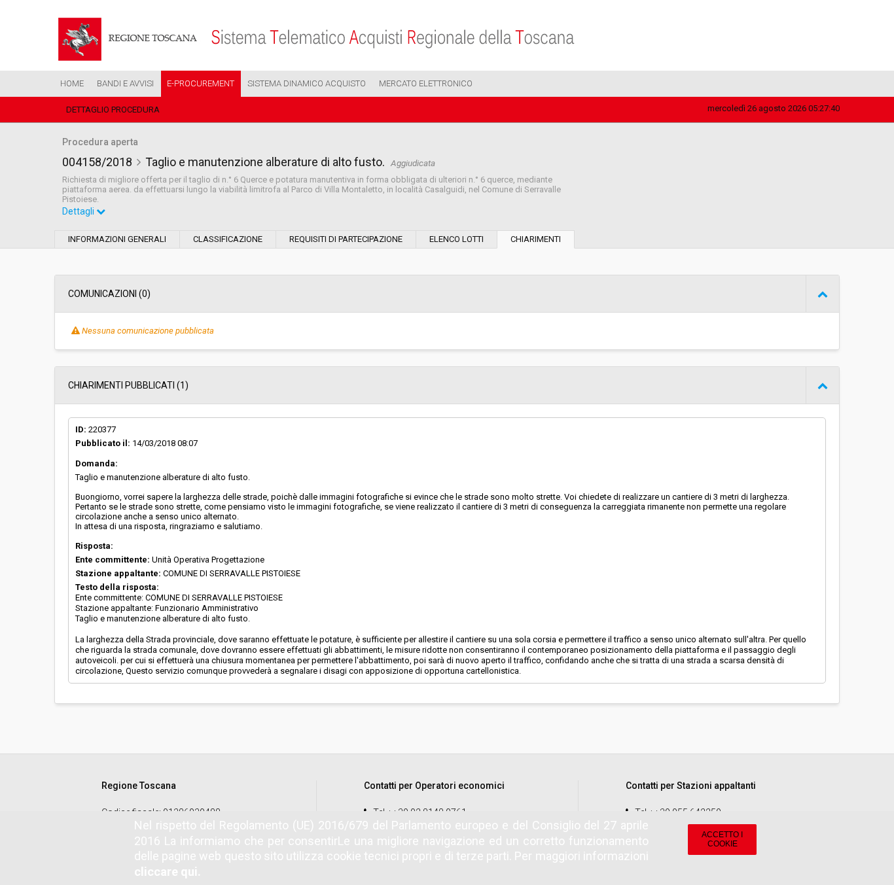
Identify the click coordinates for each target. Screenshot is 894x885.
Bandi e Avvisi (125, 83)
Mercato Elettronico (426, 83)
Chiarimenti (535, 239)
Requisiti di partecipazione (345, 239)
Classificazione (227, 239)
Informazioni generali (117, 239)
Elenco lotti (456, 239)
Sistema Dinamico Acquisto (306, 83)
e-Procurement (200, 83)
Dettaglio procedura (113, 109)
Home (72, 83)
